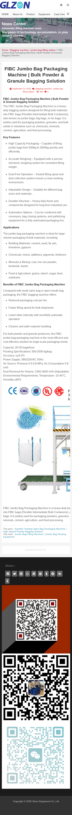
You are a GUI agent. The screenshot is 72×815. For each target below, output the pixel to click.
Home (5, 50)
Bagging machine (19, 50)
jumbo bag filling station (43, 50)
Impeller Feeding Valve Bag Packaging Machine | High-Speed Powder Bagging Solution (34, 530)
